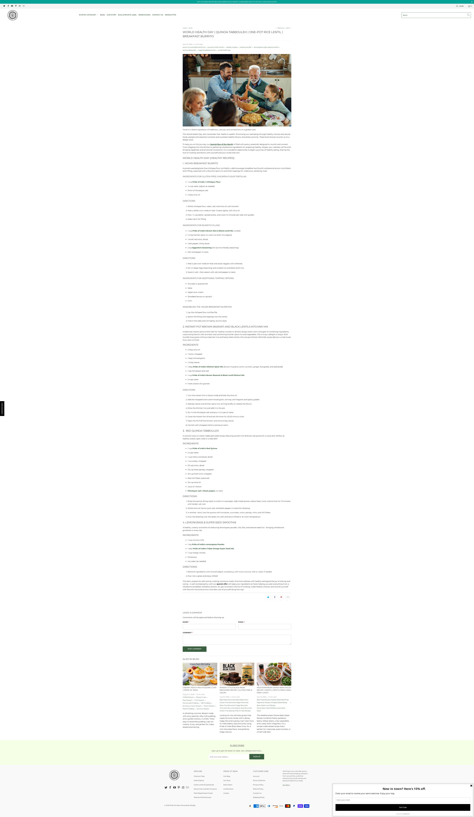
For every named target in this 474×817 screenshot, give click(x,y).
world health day (224, 50)
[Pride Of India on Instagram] (20, 6)
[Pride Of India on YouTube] (12, 6)
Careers (226, 793)
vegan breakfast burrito (207, 50)
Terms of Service (259, 780)
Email (241, 622)
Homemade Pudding (190, 703)
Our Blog (226, 776)
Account (256, 776)
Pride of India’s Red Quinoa (204, 448)
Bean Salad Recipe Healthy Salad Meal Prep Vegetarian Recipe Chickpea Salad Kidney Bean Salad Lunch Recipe (273, 702)
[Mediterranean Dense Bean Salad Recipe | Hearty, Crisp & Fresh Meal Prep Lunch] (274, 674)
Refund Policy (258, 789)
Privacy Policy (258, 785)
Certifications (228, 789)
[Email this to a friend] (288, 597)
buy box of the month (216, 47)
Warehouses (144, 15)
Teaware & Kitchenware (202, 797)
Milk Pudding (206, 703)
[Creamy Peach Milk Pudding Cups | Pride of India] (200, 674)
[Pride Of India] (39, 15)
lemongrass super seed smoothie (266, 47)
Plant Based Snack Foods (203, 793)
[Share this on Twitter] (268, 597)
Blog (102, 15)
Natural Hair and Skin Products (205, 789)
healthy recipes (231, 47)
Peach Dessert (209, 706)
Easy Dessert (187, 700)
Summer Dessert (203, 709)
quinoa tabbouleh (189, 50)
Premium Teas (199, 776)
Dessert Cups (201, 697)
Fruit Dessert (199, 700)
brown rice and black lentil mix (194, 47)
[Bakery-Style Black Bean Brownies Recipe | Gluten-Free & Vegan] (237, 674)
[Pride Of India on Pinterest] (16, 6)
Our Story (111, 15)
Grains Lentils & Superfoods (204, 785)
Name (186, 622)
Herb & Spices (199, 780)
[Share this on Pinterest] (281, 597)
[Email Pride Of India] (23, 6)
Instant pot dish (245, 47)
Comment (188, 633)
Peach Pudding (188, 709)
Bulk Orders (227, 785)
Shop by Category (87, 15)
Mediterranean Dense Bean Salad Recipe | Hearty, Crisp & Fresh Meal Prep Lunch (274, 690)
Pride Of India (175, 805)
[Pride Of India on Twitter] (4, 6)
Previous (280, 28)
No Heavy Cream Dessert (192, 706)
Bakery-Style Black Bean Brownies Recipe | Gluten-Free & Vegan (236, 690)
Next (288, 28)
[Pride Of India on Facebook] (8, 6)
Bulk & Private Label (127, 15)
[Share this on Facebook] (274, 597)
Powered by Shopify (188, 805)
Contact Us (157, 15)
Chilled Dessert (188, 697)
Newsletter (170, 15)
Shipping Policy (259, 797)
